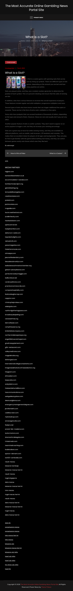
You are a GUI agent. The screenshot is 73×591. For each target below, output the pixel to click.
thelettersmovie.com (13, 249)
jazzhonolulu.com (11, 204)
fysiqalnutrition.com (12, 229)
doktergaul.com (11, 360)
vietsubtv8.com (11, 241)
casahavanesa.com (12, 196)
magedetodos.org (11, 355)
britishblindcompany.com (14, 331)
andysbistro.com (11, 384)
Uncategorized (9, 68)
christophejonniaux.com (14, 302)
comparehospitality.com (14, 290)
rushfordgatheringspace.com (16, 310)
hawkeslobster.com (12, 221)
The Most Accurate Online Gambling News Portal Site (36, 8)
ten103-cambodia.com (13, 458)
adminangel (10, 145)
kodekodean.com (11, 449)
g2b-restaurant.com (13, 347)
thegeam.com (10, 372)
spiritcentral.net (11, 225)
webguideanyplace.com (14, 396)
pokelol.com (9, 200)
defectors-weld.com (13, 233)
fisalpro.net (9, 425)
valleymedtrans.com (13, 351)
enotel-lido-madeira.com (14, 429)
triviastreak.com (11, 441)
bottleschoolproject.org (14, 184)
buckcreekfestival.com (13, 212)
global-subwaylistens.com (15, 270)
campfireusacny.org (12, 327)
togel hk (8, 569)
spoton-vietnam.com (13, 454)
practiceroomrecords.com (15, 286)
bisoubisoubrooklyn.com (14, 261)
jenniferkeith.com (11, 409)
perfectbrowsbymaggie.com (16, 274)
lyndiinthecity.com (12, 216)
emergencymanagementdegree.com (19, 404)
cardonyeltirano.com (13, 282)
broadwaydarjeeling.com (14, 315)
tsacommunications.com (14, 392)
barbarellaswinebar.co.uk (14, 176)
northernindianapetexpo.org (15, 335)
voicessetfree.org (11, 319)
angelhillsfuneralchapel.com (15, 339)
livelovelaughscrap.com (14, 294)
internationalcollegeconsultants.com (19, 364)
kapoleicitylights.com (13, 237)
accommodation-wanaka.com (16, 180)
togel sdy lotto (10, 560)
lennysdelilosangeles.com (14, 192)
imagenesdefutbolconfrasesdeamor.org (20, 368)
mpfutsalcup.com (11, 417)
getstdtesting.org (11, 188)
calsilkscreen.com (12, 413)
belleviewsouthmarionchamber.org (18, 266)
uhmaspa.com (10, 253)
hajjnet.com (9, 172)
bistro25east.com (11, 323)
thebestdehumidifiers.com (15, 388)
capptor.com (10, 298)
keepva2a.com (10, 380)
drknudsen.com (11, 376)
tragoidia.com (10, 208)
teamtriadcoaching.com (14, 445)
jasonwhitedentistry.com (14, 257)
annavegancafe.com (13, 421)
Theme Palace (46, 587)
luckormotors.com (12, 433)
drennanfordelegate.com (14, 437)
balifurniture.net (11, 278)
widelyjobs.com (10, 306)
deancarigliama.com (12, 400)
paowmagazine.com (12, 245)
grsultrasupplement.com (14, 343)
